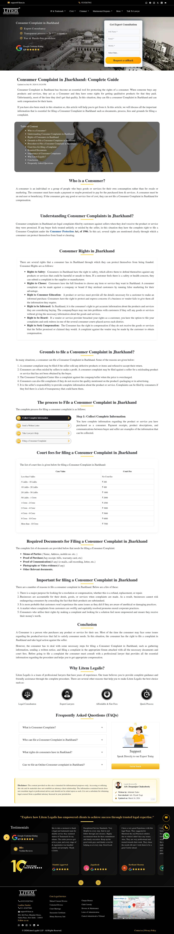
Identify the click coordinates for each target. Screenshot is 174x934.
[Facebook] (150, 2)
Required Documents (37, 150)
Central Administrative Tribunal (93, 916)
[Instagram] (154, 2)
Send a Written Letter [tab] (30, 425)
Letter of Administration (90, 912)
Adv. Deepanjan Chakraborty (137, 786)
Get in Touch (135, 766)
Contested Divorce (56, 905)
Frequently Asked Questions (40, 163)
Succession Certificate (57, 912)
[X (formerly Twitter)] (158, 2)
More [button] (118, 11)
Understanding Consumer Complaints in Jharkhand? (51, 133)
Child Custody (87, 904)
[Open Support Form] (166, 818)
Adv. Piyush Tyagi (136, 795)
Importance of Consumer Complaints (44, 153)
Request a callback (123, 60)
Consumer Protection (62, 231)
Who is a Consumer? (37, 130)
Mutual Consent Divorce (58, 901)
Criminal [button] (83, 11)
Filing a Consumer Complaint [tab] (33, 440)
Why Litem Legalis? (37, 156)
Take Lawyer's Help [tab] (29, 433)
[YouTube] (165, 2)
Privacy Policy (150, 930)
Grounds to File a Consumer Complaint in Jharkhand (51, 140)
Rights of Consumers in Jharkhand (43, 137)
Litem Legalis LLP (35, 930)
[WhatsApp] (146, 2)
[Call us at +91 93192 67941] (166, 827)
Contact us (138, 930)
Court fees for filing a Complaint (42, 146)
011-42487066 (26, 908)
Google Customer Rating (28, 835)
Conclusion (33, 159)
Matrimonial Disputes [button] (102, 11)
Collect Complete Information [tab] (34, 417)
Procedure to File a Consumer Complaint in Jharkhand (52, 143)
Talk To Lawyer (133, 11)
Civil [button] (72, 11)
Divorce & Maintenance (90, 908)
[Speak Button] (6, 837)
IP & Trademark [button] (57, 11)
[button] (144, 10)
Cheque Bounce (87, 900)
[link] (18, 2)
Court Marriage (55, 908)
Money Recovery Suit (57, 916)
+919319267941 (26, 901)
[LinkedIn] (162, 2)
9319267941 (86, 2)
